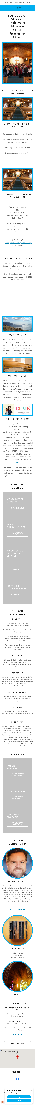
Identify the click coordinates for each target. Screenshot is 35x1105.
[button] (17, 904)
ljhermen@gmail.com (17, 462)
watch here (14, 569)
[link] (17, 17)
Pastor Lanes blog (17, 910)
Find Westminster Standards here (17, 508)
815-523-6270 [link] (17, 8)
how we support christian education (17, 824)
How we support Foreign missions (17, 774)
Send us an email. (17, 1044)
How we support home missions (17, 797)
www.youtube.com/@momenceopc (18, 243)
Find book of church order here (17, 534)
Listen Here (14, 594)
